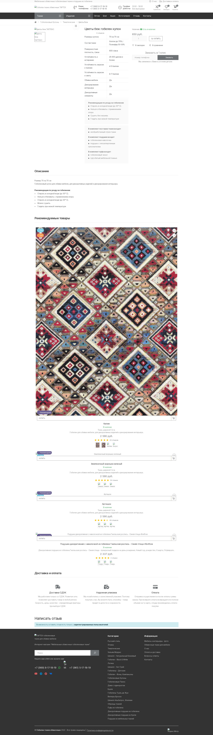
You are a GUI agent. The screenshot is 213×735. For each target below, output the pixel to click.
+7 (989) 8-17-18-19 (98, 6)
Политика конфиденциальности (100, 730)
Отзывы (136, 16)
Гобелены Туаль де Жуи (118, 693)
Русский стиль (114, 641)
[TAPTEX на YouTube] (36, 673)
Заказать (169, 57)
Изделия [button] (70, 16)
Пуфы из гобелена (115, 708)
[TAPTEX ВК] (50, 673)
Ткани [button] (40, 16)
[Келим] (106, 321)
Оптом (97, 16)
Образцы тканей (115, 704)
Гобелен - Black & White (118, 660)
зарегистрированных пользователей (91, 625)
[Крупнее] (75, 26)
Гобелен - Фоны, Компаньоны (120, 674)
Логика (111, 663)
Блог (105, 16)
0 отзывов (100, 33)
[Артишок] (106, 494)
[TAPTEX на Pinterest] (46, 673)
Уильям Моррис (114, 652)
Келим (106, 423)
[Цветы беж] (40, 37)
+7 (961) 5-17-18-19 (98, 9)
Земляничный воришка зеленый (106, 464)
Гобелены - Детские (116, 671)
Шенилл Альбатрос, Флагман (120, 700)
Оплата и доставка (152, 652)
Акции (112, 16)
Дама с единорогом (116, 685)
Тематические (69, 22)
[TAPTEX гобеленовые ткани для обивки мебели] (70, 637)
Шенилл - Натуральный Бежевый (122, 656)
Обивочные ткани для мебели (157, 645)
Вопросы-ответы (151, 656)
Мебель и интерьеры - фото (156, 641)
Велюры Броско (115, 696)
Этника (111, 645)
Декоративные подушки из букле (122, 715)
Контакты (147, 16)
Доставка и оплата (170, 1)
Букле (110, 689)
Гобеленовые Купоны (49, 22)
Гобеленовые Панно (116, 682)
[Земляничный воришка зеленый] (106, 454)
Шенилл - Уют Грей (116, 667)
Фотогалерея (124, 16)
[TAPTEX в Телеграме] (41, 673)
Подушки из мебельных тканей (121, 719)
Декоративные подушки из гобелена (123, 711)
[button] (175, 7)
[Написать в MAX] (64, 664)
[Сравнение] (174, 235)
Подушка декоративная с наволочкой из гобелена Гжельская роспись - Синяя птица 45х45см (106, 544)
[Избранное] (174, 230)
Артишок (106, 504)
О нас (154, 1)
